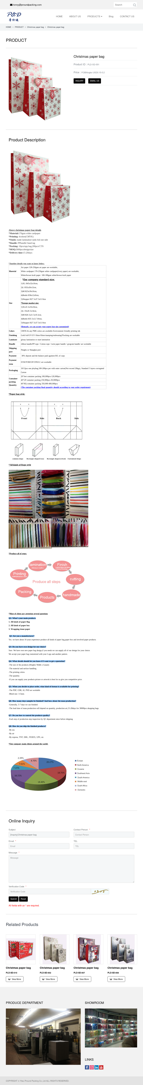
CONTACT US (127, 16)
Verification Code (17, 886)
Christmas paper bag (35, 27)
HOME (59, 16)
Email (12, 841)
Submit (13, 898)
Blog (111, 16)
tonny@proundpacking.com (27, 4)
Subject (12, 829)
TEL (75, 841)
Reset (23, 898)
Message (14, 852)
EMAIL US (94, 80)
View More (16, 979)
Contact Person (82, 829)
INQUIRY (79, 80)
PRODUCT (19, 27)
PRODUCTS (93, 16)
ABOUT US (75, 16)
